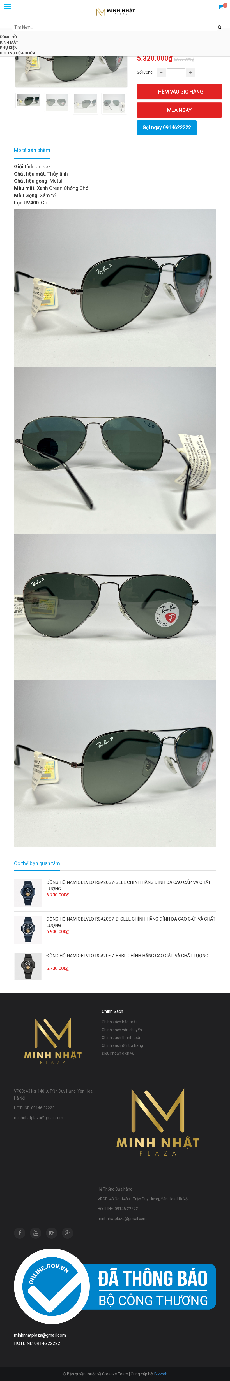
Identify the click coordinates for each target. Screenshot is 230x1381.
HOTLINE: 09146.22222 (37, 1343)
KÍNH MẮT (9, 42)
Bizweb (160, 1374)
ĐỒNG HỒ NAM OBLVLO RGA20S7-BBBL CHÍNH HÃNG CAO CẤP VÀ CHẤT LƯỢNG (127, 955)
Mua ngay (179, 110)
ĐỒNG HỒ (8, 36)
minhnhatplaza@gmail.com (40, 1335)
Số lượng (145, 72)
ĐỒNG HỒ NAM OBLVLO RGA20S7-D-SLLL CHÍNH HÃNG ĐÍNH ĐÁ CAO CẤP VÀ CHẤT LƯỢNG (130, 922)
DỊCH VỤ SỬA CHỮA (17, 53)
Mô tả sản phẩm (32, 150)
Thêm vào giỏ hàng (179, 91)
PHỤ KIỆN (8, 47)
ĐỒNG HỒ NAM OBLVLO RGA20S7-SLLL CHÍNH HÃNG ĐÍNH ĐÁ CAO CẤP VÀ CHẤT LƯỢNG (128, 885)
